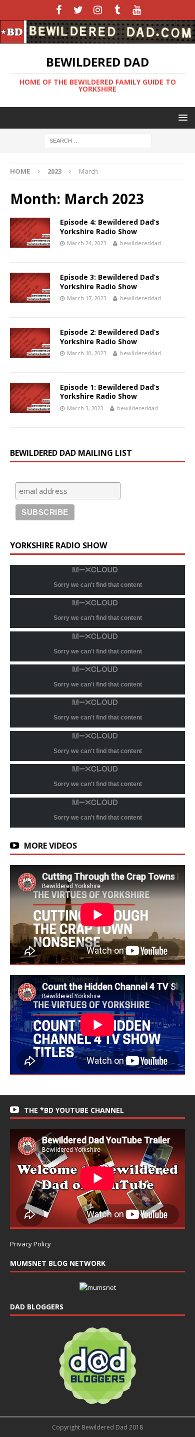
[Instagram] (97, 10)
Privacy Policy (30, 1243)
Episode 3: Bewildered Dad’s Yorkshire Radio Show (110, 281)
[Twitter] (78, 10)
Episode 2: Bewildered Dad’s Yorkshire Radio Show (110, 336)
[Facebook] (59, 10)
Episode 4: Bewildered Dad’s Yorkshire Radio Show (110, 226)
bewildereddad (140, 243)
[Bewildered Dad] (97, 37)
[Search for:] (98, 140)
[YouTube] (137, 10)
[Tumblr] (117, 10)
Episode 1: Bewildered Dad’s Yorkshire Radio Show (110, 391)
